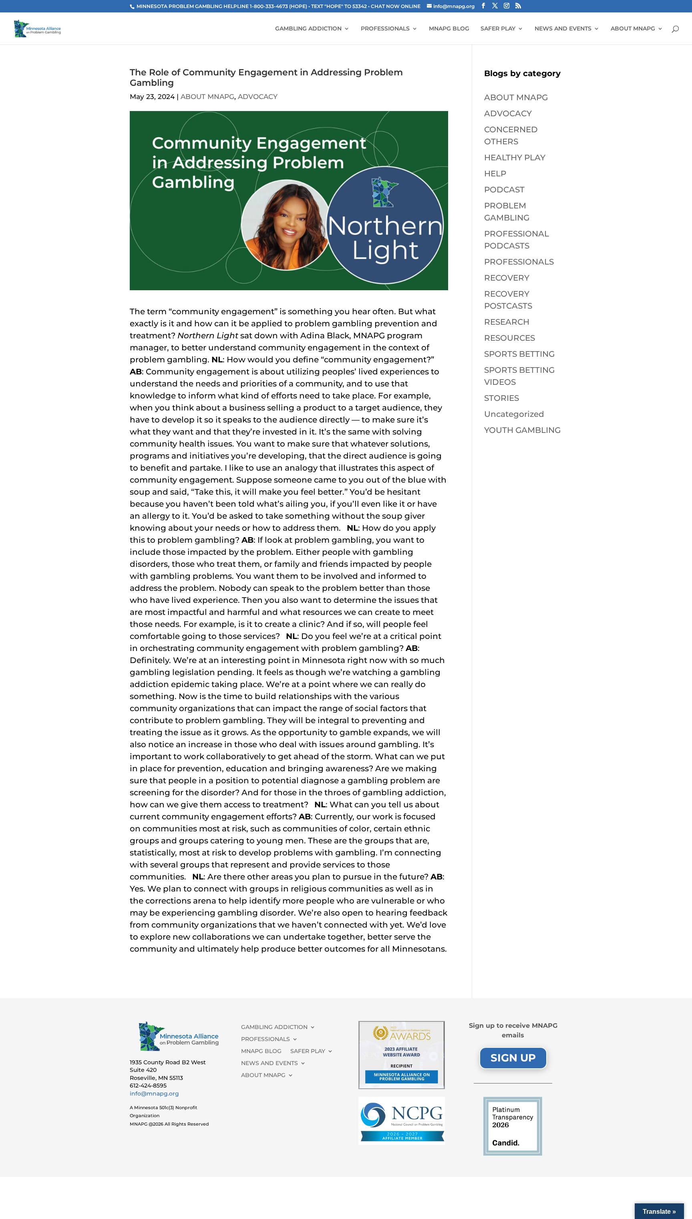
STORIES (501, 398)
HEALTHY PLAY (514, 157)
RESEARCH (506, 322)
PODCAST (504, 189)
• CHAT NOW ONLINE (395, 6)
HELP (495, 173)
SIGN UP (513, 1057)
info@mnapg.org (154, 1093)
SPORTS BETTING (519, 354)
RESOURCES (509, 338)
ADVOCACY (258, 97)
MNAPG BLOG (449, 29)
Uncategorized (514, 414)
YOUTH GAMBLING (522, 430)
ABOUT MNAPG (633, 29)
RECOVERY (506, 278)
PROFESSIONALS (385, 29)
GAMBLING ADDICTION (308, 29)
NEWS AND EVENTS (563, 29)
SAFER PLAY (498, 29)
